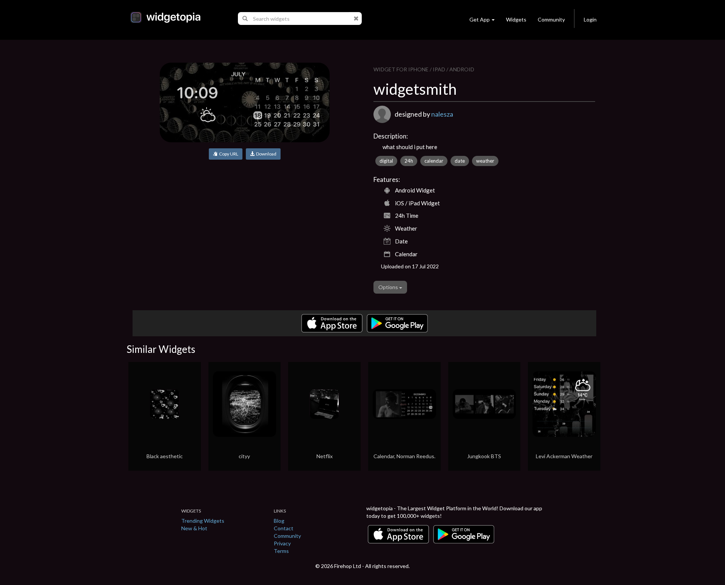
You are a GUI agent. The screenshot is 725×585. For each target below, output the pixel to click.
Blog (279, 520)
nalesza (442, 114)
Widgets (516, 19)
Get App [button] (479, 19)
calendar (433, 161)
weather (485, 161)
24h (408, 161)
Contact (283, 528)
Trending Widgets (202, 520)
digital (386, 161)
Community (551, 19)
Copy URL (228, 154)
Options (388, 287)
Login (590, 19)
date (460, 161)
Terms (281, 551)
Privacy (282, 543)
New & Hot (194, 528)
